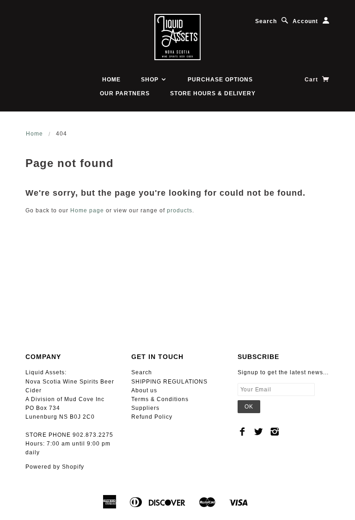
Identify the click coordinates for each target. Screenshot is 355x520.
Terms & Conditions (160, 399)
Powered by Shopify (54, 467)
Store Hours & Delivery (213, 93)
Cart (312, 79)
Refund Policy (151, 417)
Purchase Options (220, 79)
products (179, 210)
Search (266, 21)
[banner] (177, 37)
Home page (87, 210)
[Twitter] (258, 431)
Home (111, 79)
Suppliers (145, 408)
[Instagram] (275, 431)
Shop (150, 79)
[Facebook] (242, 431)
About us (144, 390)
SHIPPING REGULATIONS (169, 381)
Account (305, 21)
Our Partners (125, 93)
